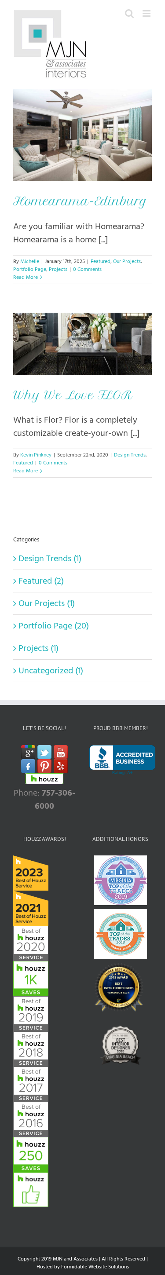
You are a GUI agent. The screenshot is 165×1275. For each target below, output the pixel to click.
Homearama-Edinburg (80, 201)
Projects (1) (38, 648)
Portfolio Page (29, 269)
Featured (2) (41, 581)
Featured (100, 261)
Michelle (29, 261)
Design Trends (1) (49, 558)
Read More (25, 277)
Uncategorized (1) (50, 670)
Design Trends (130, 455)
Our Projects (127, 261)
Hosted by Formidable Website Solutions (83, 1267)
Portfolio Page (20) (53, 625)
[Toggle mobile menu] (147, 13)
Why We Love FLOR (72, 395)
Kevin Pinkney (35, 455)
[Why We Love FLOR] (82, 344)
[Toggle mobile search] (129, 13)
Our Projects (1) (46, 603)
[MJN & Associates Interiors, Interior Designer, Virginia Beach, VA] (122, 760)
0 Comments (87, 269)
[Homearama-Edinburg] (82, 135)
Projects (58, 269)
